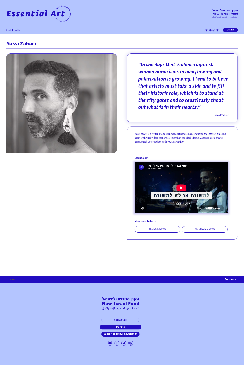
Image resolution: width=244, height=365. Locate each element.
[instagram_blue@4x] (130, 343)
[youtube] (206, 30)
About (8, 30)
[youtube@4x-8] (110, 343)
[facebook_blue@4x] (117, 343)
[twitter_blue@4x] (124, 343)
